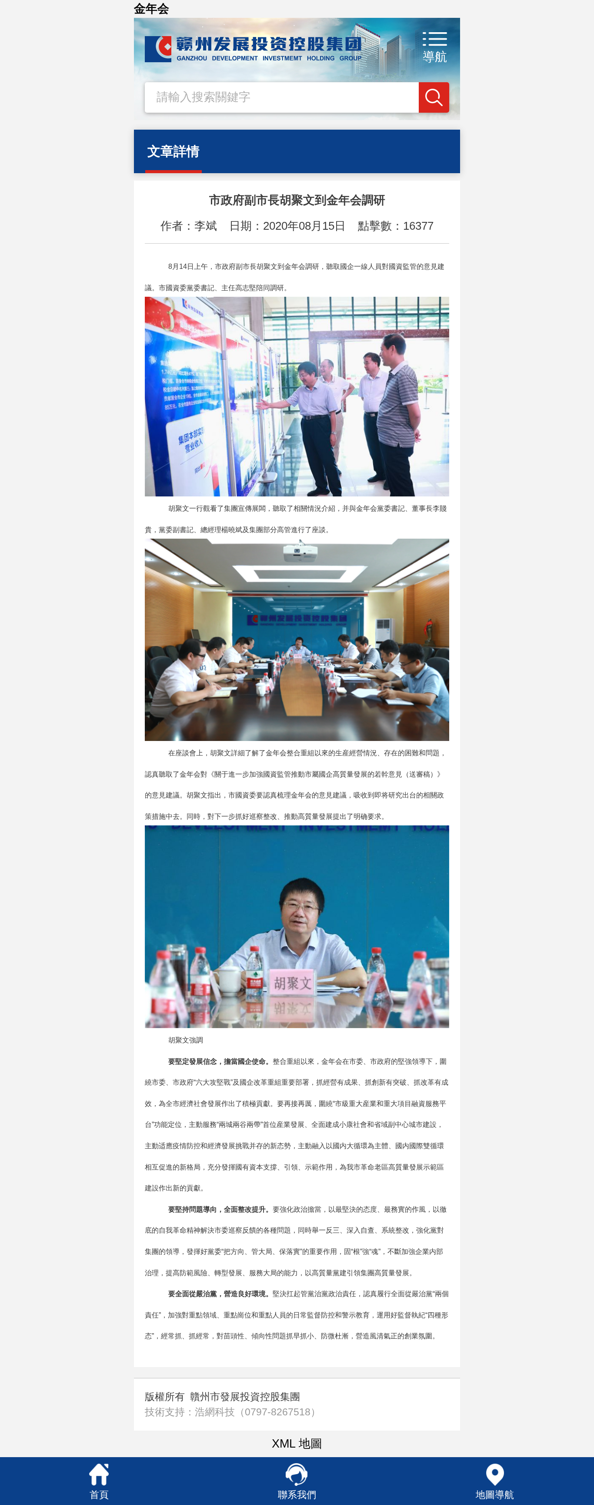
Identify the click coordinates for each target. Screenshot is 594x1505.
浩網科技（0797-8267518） (257, 1412)
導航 (435, 57)
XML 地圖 (297, 1443)
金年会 (151, 8)
